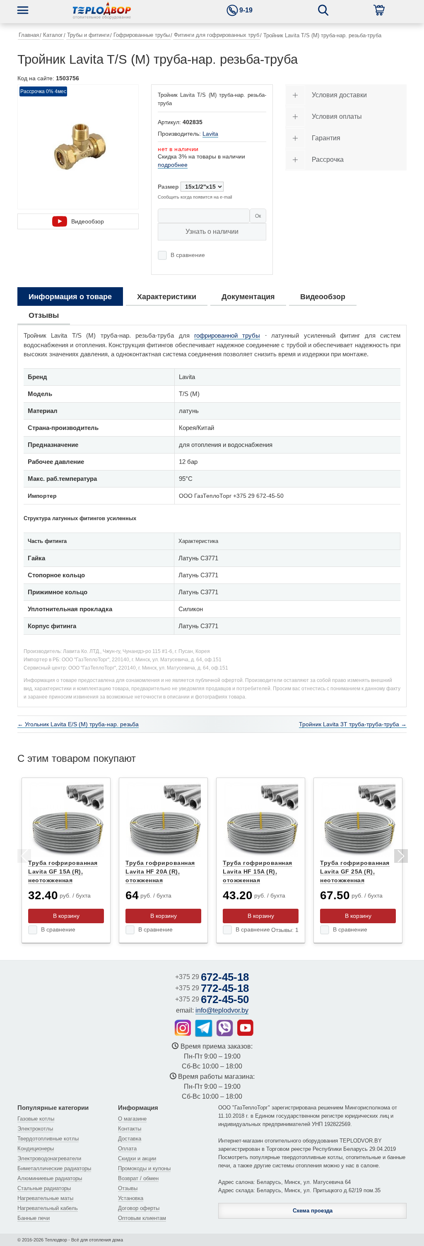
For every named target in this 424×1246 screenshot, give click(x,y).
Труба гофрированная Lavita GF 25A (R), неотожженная (355, 871)
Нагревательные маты (45, 1198)
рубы (252, 335)
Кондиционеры (35, 1148)
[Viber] (225, 1028)
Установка (130, 1198)
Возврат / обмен (138, 1178)
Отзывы (127, 1188)
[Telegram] (203, 1028)
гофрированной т (219, 335)
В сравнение (188, 255)
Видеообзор (87, 221)
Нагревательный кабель (47, 1208)
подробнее (173, 164)
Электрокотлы (35, 1129)
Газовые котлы (35, 1119)
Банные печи (33, 1218)
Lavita (210, 133)
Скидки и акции (137, 1158)
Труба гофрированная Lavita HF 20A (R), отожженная (160, 871)
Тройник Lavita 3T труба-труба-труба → (353, 724)
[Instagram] (183, 1028)
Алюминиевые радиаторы (49, 1178)
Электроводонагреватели (49, 1158)
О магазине (132, 1119)
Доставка (129, 1139)
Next (400, 857)
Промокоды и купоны (144, 1168)
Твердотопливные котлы (48, 1139)
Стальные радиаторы (44, 1188)
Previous (23, 857)
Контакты (129, 1129)
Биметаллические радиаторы (54, 1168)
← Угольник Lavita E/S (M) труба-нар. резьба (78, 724)
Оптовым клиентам (142, 1218)
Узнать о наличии (212, 231)
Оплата (127, 1148)
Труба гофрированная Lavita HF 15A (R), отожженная (257, 871)
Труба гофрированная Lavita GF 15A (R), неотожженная (63, 871)
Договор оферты (138, 1208)
